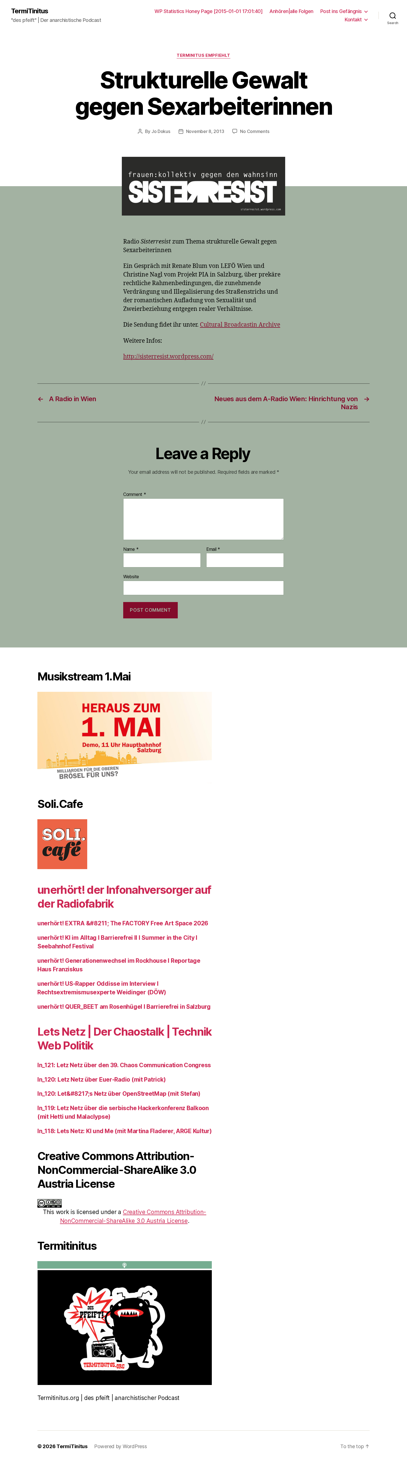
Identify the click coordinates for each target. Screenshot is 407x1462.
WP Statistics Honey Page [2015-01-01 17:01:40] (208, 11)
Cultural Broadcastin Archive (240, 325)
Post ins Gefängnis (341, 11)
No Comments (254, 131)
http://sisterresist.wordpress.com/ (168, 356)
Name (130, 549)
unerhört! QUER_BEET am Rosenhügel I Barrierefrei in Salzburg (124, 1006)
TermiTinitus (29, 11)
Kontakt (353, 19)
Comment (134, 494)
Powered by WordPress (120, 1446)
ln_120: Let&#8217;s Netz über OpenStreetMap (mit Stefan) (118, 1093)
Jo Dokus (160, 131)
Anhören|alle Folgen (291, 11)
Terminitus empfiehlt (203, 55)
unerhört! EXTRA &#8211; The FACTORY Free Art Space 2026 (122, 923)
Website (131, 576)
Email (213, 549)
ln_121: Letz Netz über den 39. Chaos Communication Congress (124, 1065)
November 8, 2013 (205, 131)
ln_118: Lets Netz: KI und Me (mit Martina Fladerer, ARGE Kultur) (124, 1131)
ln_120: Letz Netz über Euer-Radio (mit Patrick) (101, 1079)
